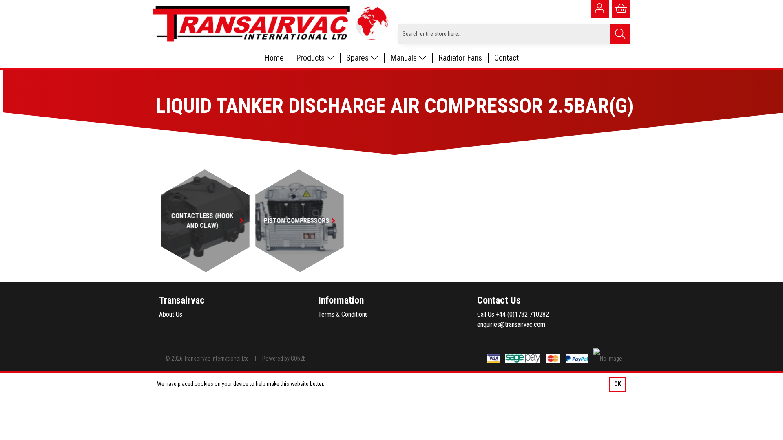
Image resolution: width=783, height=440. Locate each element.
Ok (617, 384)
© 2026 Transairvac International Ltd (207, 358)
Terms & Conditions (343, 314)
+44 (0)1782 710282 (522, 314)
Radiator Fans (460, 58)
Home (274, 58)
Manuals (404, 58)
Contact (506, 58)
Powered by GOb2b (284, 358)
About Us (170, 314)
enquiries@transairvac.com (511, 324)
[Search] (620, 34)
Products (311, 58)
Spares (358, 58)
